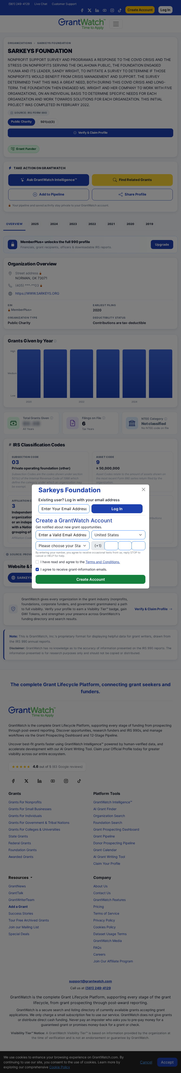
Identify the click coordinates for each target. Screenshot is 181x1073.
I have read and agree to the (80, 562)
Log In (117, 508)
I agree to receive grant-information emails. (74, 569)
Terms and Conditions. (103, 562)
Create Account (90, 579)
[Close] (143, 489)
